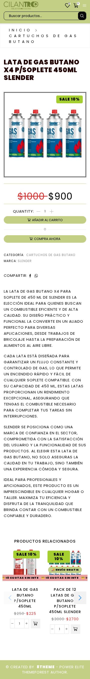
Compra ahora (47, 238)
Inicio (20, 30)
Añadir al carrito (47, 220)
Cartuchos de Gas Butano (43, 38)
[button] (35, 623)
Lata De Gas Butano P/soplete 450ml (25, 598)
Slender (25, 261)
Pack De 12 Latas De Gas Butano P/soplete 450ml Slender (65, 600)
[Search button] (82, 16)
